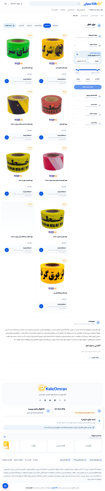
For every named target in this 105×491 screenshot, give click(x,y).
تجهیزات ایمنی (94, 16)
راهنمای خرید (64, 460)
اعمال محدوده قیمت (87, 87)
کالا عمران (54, 488)
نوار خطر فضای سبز (27, 68)
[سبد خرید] (5, 3)
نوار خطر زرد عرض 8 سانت (60, 237)
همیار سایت (29, 488)
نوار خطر (64, 74)
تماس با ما (28, 460)
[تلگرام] (55, 400)
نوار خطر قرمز (63, 124)
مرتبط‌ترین (55, 26)
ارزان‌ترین (29, 26)
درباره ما (35, 460)
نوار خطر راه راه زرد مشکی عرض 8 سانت (22, 124)
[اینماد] (88, 446)
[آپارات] (40, 400)
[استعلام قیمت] (41, 81)
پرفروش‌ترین (38, 26)
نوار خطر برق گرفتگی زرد (60, 293)
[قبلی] (99, 446)
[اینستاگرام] (65, 400)
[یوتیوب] (50, 400)
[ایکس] (60, 400)
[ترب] (33, 446)
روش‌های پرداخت (79, 460)
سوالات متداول (18, 460)
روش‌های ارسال (94, 460)
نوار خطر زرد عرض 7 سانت (26, 180)
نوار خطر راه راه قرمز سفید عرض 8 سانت (56, 180)
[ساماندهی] (61, 446)
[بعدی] (5, 446)
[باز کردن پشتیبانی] (5, 486)
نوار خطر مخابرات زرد (61, 68)
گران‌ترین (21, 26)
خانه (102, 16)
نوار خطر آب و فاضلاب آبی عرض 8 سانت (22, 237)
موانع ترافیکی (84, 16)
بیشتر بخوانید (95, 358)
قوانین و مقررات (7, 460)
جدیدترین (47, 26)
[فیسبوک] (45, 400)
